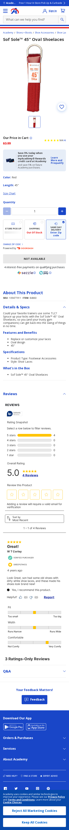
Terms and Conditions (21, 799)
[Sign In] (45, 11)
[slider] (34, 78)
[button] (57, 160)
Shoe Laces (63, 32)
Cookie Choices (12, 802)
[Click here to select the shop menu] (5, 11)
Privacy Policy (56, 796)
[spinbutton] (35, 211)
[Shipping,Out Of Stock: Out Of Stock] (34, 229)
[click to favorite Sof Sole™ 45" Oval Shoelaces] (62, 107)
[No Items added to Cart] (63, 11)
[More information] (31, 138)
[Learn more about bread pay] (45, 272)
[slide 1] (34, 122)
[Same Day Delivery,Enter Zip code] (56, 229)
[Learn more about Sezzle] (26, 272)
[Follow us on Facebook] (5, 788)
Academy (8, 32)
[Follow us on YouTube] (27, 788)
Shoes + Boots (24, 32)
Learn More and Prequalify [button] (57, 160)
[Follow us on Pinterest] (48, 788)
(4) (64, 140)
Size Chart (9, 193)
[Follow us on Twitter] (16, 788)
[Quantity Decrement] (7, 211)
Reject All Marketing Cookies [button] (34, 811)
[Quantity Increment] (62, 211)
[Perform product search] (62, 19)
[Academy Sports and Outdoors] (15, 11)
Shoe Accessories (44, 32)
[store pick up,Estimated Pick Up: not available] (13, 229)
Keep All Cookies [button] (34, 822)
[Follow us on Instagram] (37, 788)
